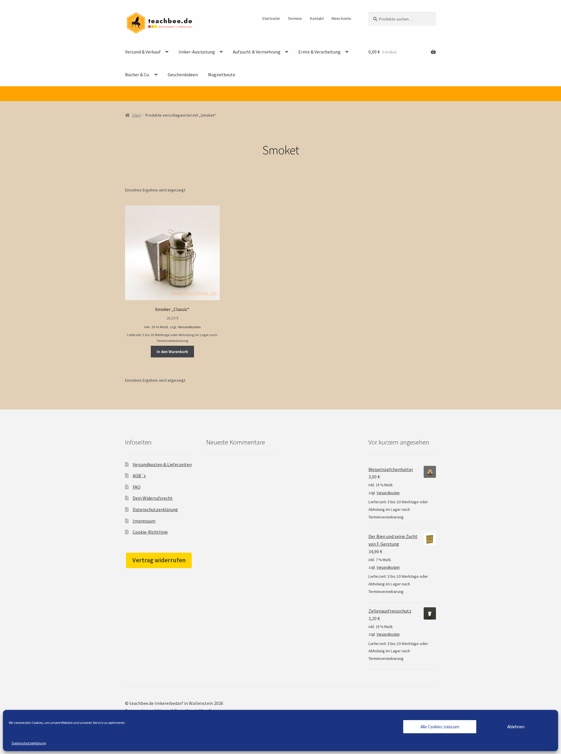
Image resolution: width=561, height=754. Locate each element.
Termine (295, 18)
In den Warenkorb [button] (172, 351)
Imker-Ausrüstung (197, 52)
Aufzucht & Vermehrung (256, 52)
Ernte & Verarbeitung (319, 52)
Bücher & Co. (137, 74)
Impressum (144, 521)
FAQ (137, 487)
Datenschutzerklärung (29, 743)
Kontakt (317, 18)
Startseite (271, 18)
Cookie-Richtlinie (150, 532)
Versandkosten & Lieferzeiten (162, 464)
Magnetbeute (221, 74)
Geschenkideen (183, 74)
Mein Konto (341, 18)
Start (136, 115)
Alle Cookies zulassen (439, 726)
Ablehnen (515, 726)
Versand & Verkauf (143, 52)
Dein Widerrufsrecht (153, 498)
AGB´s (139, 475)
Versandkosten (189, 327)
